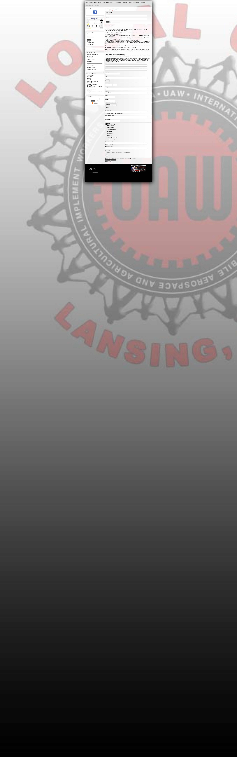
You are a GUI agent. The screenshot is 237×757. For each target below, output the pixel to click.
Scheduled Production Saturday (92, 81)
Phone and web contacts (108, 2)
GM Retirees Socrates (91, 59)
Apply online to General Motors (92, 54)
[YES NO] (107, 107)
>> (102, 18)
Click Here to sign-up (90, 42)
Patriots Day (89, 78)
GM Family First (89, 61)
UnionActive (95, 172)
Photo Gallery (136, 2)
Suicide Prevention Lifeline (91, 69)
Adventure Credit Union (91, 67)
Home (86, 2)
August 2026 (94, 18)
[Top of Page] (131, 174)
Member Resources (89, 5)
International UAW (90, 56)
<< (87, 18)
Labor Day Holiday (90, 75)
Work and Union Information (95, 2)
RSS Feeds (96, 103)
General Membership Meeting (92, 84)
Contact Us (97, 5)
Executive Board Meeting (91, 89)
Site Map (97, 100)
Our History (143, 2)
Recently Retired (118, 2)
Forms (130, 2)
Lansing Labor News (90, 65)
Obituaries (125, 2)
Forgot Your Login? (90, 44)
